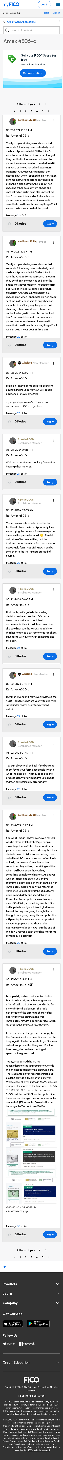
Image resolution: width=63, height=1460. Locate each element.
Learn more (50, 1414)
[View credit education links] (57, 1362)
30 (18, 1226)
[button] (53, 120)
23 (18, 413)
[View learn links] (57, 1293)
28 (18, 789)
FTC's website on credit (39, 1450)
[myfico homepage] (11, 4)
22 (18, 336)
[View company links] (57, 1303)
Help (46, 12)
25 (18, 562)
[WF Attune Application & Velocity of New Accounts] (46, 104)
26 (18, 648)
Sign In (55, 12)
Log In (44, 4)
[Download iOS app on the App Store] (13, 1324)
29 (18, 942)
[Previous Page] (15, 111)
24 (18, 473)
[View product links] (57, 1284)
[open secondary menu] (58, 4)
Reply (50, 224)
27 (18, 716)
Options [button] (59, 22)
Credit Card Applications (21, 21)
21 (18, 215)
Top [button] (4, 1266)
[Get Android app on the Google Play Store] (38, 1324)
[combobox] (31, 30)
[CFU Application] (40, 104)
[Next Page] (48, 111)
